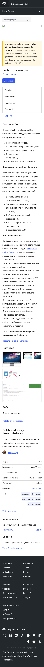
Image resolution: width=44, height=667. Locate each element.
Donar (27, 593)
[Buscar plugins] (28, 19)
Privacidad (7, 576)
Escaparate (28, 563)
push (24, 499)
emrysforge (11, 74)
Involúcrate (28, 584)
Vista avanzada (9, 511)
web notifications (34, 504)
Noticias (6, 567)
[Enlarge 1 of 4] (17, 355)
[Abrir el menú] (40, 3)
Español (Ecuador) (16, 629)
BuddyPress (9, 618)
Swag (27, 597)
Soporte (8, 116)
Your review (7, 530)
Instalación (10, 103)
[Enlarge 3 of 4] (17, 372)
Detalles (8, 90)
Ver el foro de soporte (12, 548)
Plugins (26, 572)
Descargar (8, 81)
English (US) (37, 488)
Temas (26, 567)
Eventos (27, 589)
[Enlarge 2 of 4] (38, 355)
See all (39, 530)
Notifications (36, 494)
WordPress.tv (9, 597)
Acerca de (7, 563)
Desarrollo (9, 109)
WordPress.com (10, 605)
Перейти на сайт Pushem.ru (15, 341)
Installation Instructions (12, 421)
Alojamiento (7, 572)
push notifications (34, 499)
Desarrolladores (9, 593)
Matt (5, 610)
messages (26, 494)
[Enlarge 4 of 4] (38, 384)
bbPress (7, 614)
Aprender (6, 584)
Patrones (27, 576)
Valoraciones (10, 96)
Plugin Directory (8, 11)
